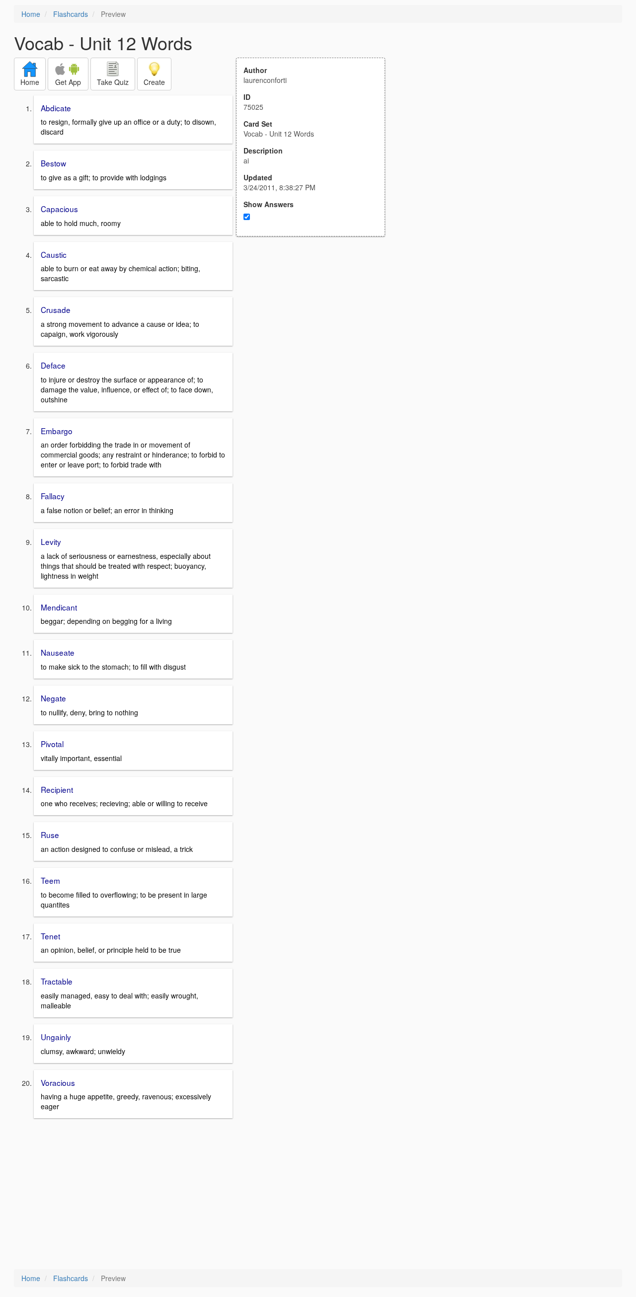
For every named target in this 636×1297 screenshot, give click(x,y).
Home (30, 14)
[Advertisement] (316, 333)
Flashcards (70, 14)
